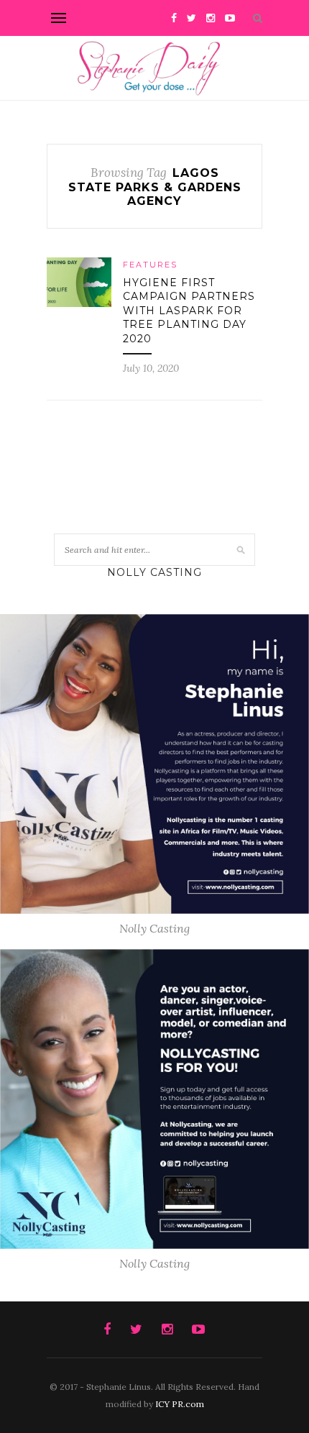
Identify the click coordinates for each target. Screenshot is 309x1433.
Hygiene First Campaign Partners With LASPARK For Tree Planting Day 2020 (189, 310)
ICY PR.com (179, 1403)
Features (150, 265)
